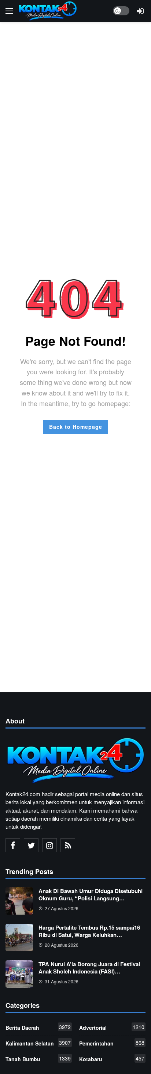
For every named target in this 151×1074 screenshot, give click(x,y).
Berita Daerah (38, 1027)
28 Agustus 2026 (61, 945)
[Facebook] (12, 845)
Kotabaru (111, 1059)
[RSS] (67, 845)
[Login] (140, 10)
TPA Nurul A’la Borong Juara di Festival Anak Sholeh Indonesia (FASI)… (89, 967)
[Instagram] (49, 845)
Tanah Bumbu (38, 1059)
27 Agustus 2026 (61, 908)
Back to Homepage (75, 426)
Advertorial (111, 1027)
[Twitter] (31, 845)
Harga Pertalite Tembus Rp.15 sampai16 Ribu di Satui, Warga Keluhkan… (89, 931)
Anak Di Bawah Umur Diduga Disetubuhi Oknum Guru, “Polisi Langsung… (90, 894)
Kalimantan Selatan (38, 1043)
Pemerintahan (111, 1043)
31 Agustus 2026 (61, 981)
